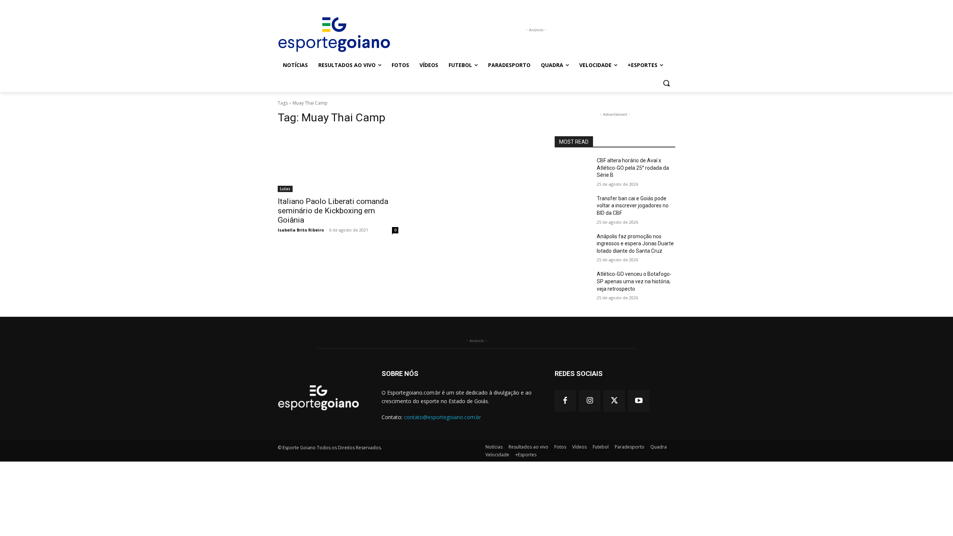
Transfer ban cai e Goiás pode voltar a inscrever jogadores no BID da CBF (633, 205)
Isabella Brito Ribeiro (301, 230)
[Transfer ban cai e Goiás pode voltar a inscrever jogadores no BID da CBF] (573, 207)
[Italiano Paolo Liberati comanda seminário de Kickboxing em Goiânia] (338, 162)
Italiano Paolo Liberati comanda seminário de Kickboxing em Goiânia (333, 210)
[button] (666, 83)
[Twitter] (614, 400)
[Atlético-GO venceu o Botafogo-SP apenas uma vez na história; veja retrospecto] (573, 283)
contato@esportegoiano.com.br (442, 417)
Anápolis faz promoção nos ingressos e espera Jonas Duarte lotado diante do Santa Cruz (635, 243)
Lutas (285, 188)
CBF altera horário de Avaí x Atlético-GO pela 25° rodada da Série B (633, 167)
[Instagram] (589, 400)
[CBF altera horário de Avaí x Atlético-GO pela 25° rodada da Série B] (573, 169)
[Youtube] (638, 400)
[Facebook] (565, 400)
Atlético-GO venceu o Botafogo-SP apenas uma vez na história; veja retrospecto (634, 281)
